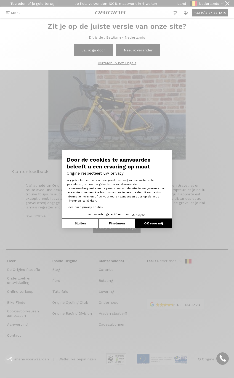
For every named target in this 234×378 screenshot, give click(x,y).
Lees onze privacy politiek (85, 207)
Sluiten (80, 223)
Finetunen (117, 223)
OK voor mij (153, 223)
